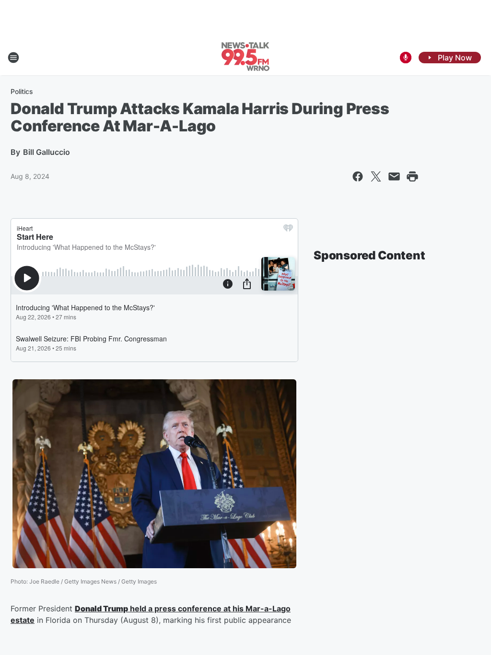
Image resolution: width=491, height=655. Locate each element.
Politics (22, 91)
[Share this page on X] (376, 176)
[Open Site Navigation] (13, 57)
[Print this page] (412, 176)
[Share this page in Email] (394, 176)
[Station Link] (245, 57)
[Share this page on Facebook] (357, 176)
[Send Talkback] (405, 57)
